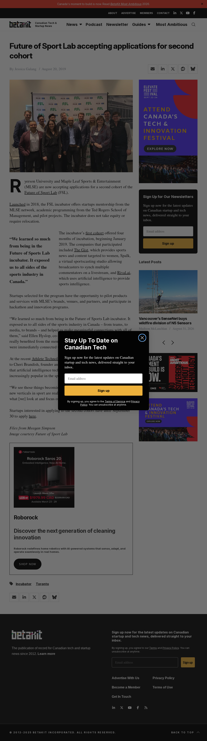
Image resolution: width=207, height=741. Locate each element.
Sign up (104, 391)
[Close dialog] (142, 337)
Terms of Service (115, 401)
